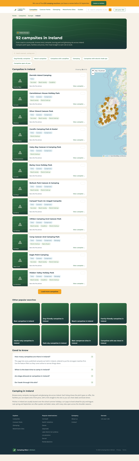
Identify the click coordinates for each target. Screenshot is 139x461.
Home (14, 16)
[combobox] (99, 9)
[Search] (110, 9)
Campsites (33, 9)
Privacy (119, 450)
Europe (30, 16)
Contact (74, 422)
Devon (44, 425)
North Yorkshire (47, 422)
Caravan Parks (45, 9)
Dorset (44, 438)
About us (75, 419)
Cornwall (45, 419)
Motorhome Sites (69, 9)
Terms (124, 450)
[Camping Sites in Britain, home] (20, 10)
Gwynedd (45, 429)
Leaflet (106, 156)
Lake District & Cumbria (50, 432)
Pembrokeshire (47, 442)
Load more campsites (49, 292)
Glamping (56, 9)
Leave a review (98, 3)
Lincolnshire (46, 435)
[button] (117, 113)
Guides (80, 9)
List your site (119, 10)
